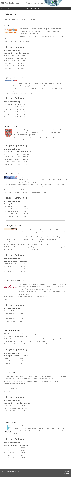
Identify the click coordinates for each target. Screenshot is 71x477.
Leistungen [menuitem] (10, 8)
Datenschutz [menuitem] (66, 473)
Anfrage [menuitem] (36, 8)
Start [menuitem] (2, 8)
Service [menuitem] (18, 8)
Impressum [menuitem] (66, 471)
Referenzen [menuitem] (28, 8)
